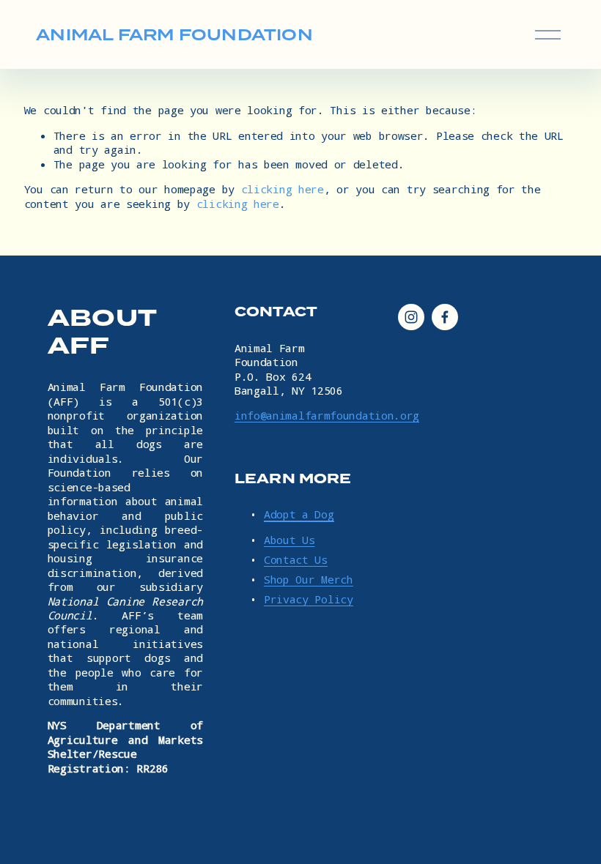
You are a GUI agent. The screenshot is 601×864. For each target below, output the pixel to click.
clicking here (282, 189)
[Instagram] (411, 317)
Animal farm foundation (174, 34)
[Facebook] (445, 317)
